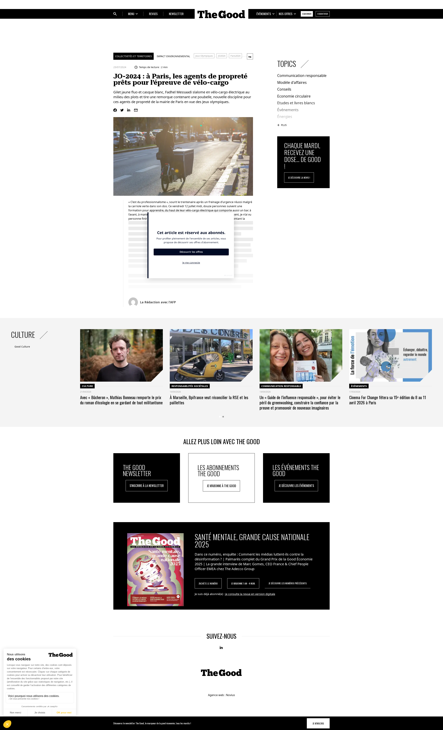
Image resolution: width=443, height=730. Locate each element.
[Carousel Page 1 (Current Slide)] (220, 416)
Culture (87, 386)
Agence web (216, 695)
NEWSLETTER (176, 14)
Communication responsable (281, 386)
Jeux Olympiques (204, 55)
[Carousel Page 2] (223, 416)
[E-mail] (136, 110)
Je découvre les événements (296, 485)
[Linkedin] (129, 110)
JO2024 (221, 55)
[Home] (221, 14)
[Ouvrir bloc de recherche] (115, 13)
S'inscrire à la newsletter (147, 485)
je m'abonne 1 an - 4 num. (243, 583)
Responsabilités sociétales (189, 386)
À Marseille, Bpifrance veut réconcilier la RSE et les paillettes (209, 400)
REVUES (153, 14)
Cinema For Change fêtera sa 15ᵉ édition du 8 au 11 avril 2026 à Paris (387, 400)
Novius (230, 695)
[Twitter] (122, 110)
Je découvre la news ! (299, 177)
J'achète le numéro (208, 583)
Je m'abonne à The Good (221, 485)
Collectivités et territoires (133, 56)
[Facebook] (115, 110)
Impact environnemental (173, 56)
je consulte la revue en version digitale (250, 594)
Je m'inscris (318, 723)
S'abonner (306, 13)
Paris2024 (235, 55)
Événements (359, 386)
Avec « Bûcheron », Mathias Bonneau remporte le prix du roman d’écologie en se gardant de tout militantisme (121, 400)
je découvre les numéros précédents (288, 583)
